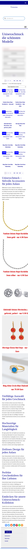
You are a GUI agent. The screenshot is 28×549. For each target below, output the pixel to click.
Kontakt (6, 541)
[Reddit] (11, 525)
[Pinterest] (16, 525)
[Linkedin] (14, 525)
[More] (22, 525)
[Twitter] (9, 525)
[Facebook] (6, 525)
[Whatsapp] (19, 525)
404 (17, 80)
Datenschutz (7, 536)
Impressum (7, 538)
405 (20, 80)
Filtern (14, 75)
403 (14, 80)
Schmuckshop (14, 10)
